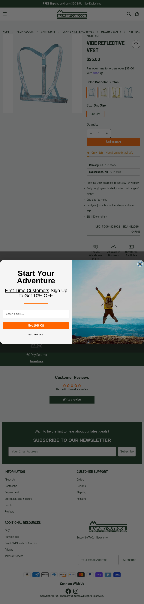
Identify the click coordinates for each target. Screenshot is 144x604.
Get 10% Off (36, 325)
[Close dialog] (140, 264)
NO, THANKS (36, 335)
